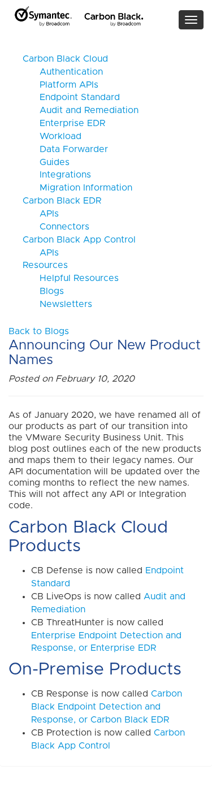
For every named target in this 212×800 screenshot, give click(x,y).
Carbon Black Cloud (65, 58)
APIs (41, 213)
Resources (45, 265)
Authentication (63, 71)
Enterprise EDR (64, 123)
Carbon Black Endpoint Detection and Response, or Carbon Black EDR (106, 706)
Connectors (56, 226)
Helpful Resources (71, 278)
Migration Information (77, 187)
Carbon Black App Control (79, 239)
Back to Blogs (38, 331)
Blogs (43, 291)
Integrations (57, 174)
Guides (46, 162)
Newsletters (57, 304)
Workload (52, 136)
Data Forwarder (65, 149)
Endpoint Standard (71, 97)
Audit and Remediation (81, 110)
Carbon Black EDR (62, 200)
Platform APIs (60, 84)
